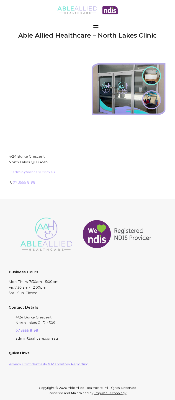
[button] (95, 26)
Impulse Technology (110, 393)
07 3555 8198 (24, 182)
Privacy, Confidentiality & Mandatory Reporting (48, 364)
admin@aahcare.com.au (34, 172)
